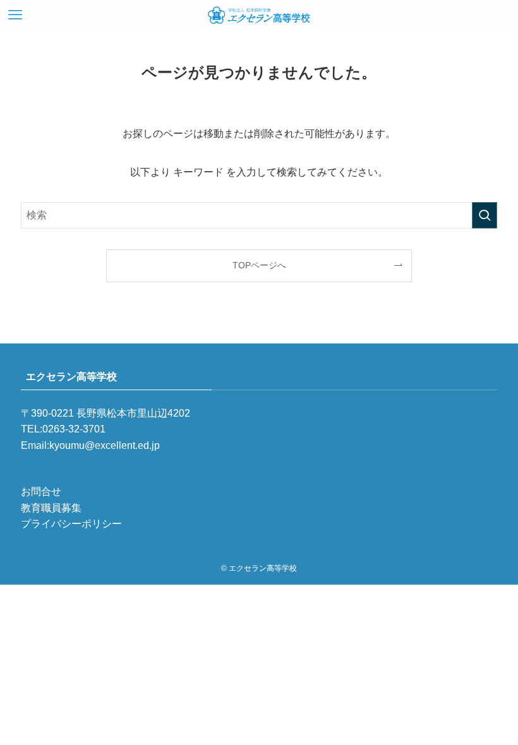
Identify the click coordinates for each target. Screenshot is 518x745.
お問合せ (41, 491)
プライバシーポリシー (71, 523)
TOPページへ (259, 265)
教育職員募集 (51, 508)
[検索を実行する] (484, 215)
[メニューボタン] (15, 15)
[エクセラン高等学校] (259, 15)
